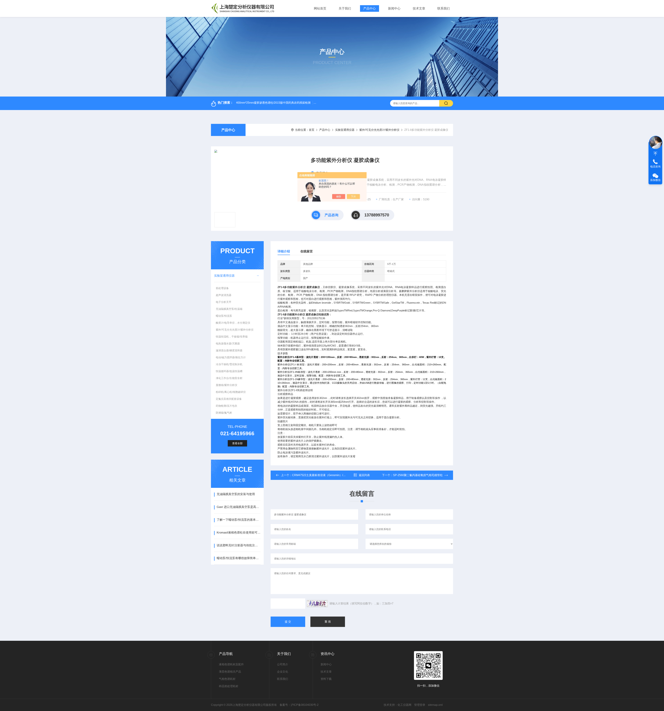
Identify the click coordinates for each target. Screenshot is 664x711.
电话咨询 (655, 166)
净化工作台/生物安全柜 (229, 378)
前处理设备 (222, 288)
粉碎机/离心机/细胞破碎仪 (231, 391)
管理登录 (419, 704)
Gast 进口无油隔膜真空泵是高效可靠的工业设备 (238, 507)
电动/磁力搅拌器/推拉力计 (231, 357)
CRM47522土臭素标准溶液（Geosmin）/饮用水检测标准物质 (330, 475)
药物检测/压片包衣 (226, 405)
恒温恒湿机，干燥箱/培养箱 (232, 336)
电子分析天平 (223, 301)
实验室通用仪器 (344, 129)
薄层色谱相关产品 (230, 671)
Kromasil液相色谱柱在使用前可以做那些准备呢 (238, 532)
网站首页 (320, 8)
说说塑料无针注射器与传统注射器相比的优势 (238, 545)
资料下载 (326, 678)
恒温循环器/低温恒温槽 (229, 371)
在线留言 (306, 251)
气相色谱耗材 (227, 678)
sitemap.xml (435, 704)
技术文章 (419, 8)
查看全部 (237, 443)
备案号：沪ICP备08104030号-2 (299, 704)
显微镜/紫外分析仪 (226, 385)
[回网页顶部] (655, 153)
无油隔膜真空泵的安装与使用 (236, 494)
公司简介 (282, 664)
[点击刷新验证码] (317, 603)
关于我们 (345, 8)
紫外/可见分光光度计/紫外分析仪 (379, 129)
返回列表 (364, 475)
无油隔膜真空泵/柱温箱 (229, 308)
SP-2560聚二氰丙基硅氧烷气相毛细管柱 (418, 475)
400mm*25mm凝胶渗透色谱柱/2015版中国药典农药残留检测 (273, 102)
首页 (311, 129)
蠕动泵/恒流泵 (224, 315)
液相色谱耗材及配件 (231, 664)
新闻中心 (394, 8)
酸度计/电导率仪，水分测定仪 (233, 322)
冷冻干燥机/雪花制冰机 (229, 364)
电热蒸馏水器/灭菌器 (228, 343)
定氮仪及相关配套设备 (229, 398)
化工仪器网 (404, 704)
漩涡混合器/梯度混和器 (229, 350)
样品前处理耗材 (228, 686)
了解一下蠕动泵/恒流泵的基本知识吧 (238, 519)
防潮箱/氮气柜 (224, 412)
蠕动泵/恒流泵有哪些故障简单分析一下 (238, 558)
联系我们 (443, 8)
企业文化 (282, 671)
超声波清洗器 (223, 295)
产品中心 (369, 8)
